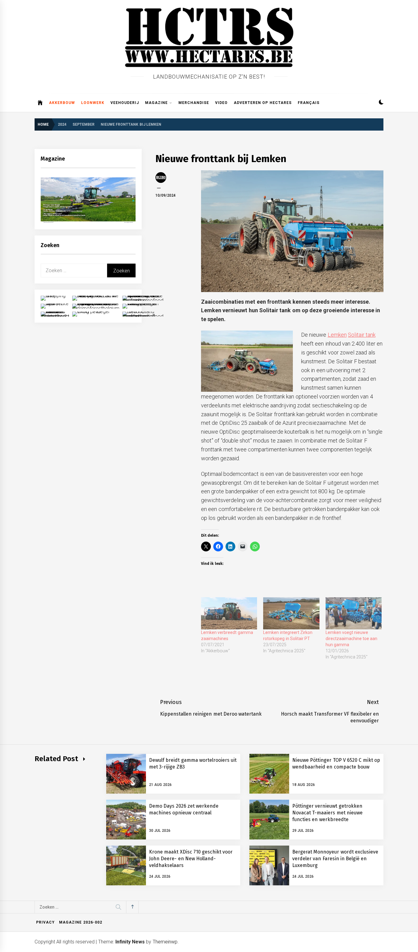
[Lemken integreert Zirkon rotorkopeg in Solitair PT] (291, 613)
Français (308, 103)
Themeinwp (165, 942)
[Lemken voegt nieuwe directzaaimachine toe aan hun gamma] (354, 613)
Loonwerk (92, 103)
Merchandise (193, 103)
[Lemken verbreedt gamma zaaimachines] (229, 613)
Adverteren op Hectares (263, 103)
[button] (381, 103)
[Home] (40, 103)
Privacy (45, 922)
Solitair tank (361, 335)
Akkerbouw (62, 103)
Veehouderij (124, 103)
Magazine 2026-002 (80, 922)
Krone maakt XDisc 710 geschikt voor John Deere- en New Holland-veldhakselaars (191, 859)
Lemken (337, 335)
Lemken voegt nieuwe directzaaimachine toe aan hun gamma (352, 638)
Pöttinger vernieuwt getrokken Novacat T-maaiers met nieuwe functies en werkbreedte (327, 813)
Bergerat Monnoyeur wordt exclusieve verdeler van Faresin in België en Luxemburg (335, 859)
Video (221, 103)
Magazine (156, 103)
